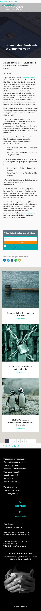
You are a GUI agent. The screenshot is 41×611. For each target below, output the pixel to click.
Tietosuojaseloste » (11, 490)
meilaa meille (20, 516)
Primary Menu (37, 7)
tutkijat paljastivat (28, 78)
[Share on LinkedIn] (4, 260)
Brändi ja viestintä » (11, 475)
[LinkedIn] (15, 446)
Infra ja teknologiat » (12, 482)
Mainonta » (8, 478)
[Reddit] (18, 446)
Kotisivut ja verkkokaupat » (14, 462)
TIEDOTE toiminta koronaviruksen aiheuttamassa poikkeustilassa (21, 422)
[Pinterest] (9, 446)
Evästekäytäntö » (10, 494)
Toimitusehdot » (10, 487)
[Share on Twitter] (8, 260)
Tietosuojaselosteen (18, 246)
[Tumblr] (12, 446)
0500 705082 (20, 506)
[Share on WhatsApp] (15, 260)
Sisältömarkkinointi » (12, 472)
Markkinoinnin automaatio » (14, 469)
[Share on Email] (19, 260)
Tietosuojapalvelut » (11, 465)
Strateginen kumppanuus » (14, 459)
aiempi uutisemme (28, 213)
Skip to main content (8, 1)
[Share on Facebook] (12, 260)
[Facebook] (3, 446)
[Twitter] (6, 446)
